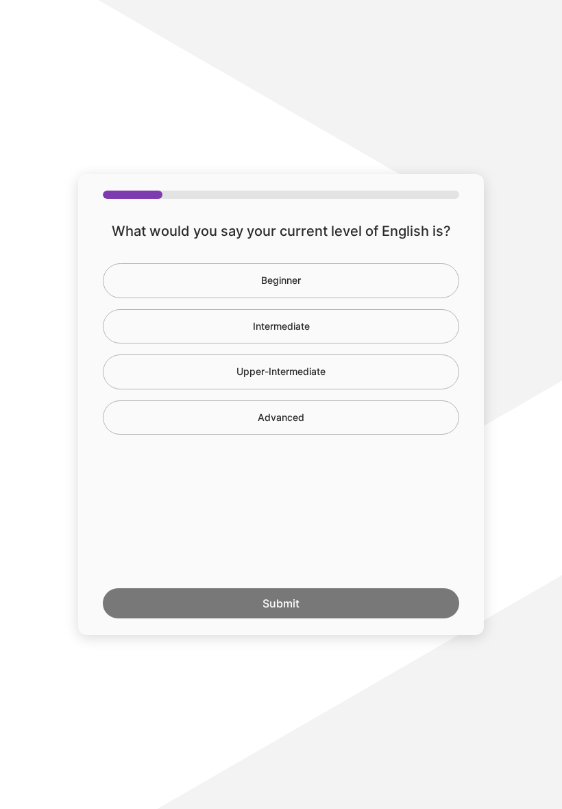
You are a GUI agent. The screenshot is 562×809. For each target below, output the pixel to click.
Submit (281, 603)
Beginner (281, 280)
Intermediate (281, 326)
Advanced (281, 417)
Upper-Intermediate (281, 371)
